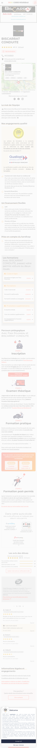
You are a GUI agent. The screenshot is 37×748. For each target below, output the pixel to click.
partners (12, 714)
